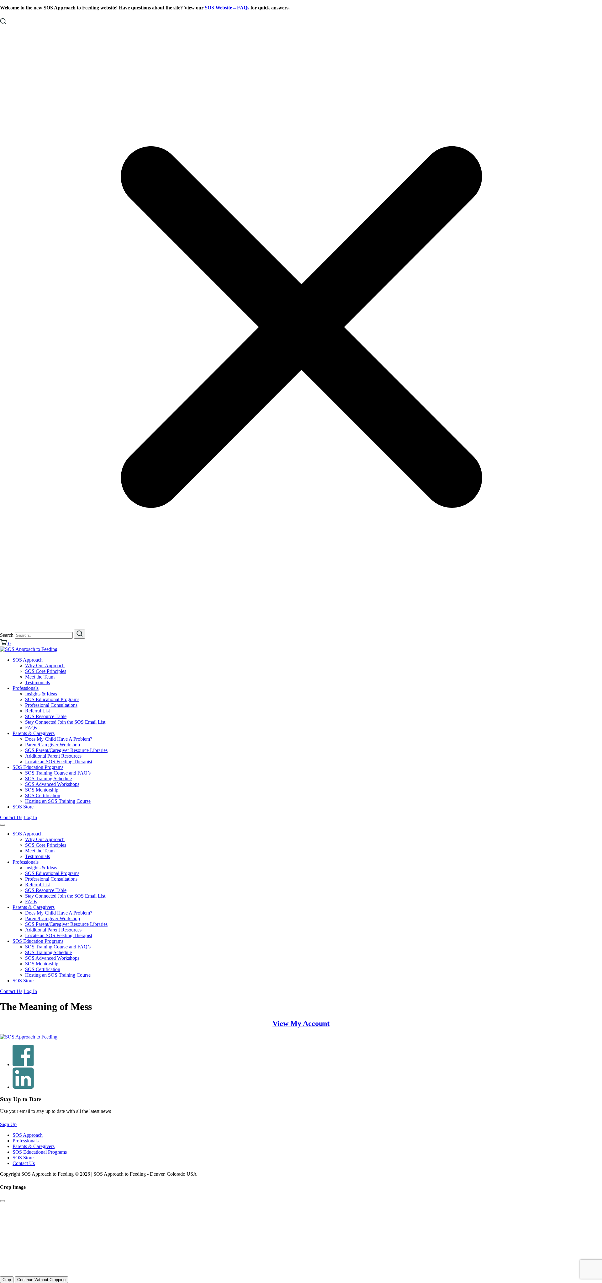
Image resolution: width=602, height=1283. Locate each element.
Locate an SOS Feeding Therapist (58, 761)
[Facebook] (23, 1064)
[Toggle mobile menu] (2, 825)
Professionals (26, 688)
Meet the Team (40, 676)
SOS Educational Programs (52, 699)
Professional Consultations (51, 705)
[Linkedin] (23, 1087)
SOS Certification (42, 795)
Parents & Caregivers (34, 733)
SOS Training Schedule (48, 778)
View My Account (301, 1023)
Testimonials (37, 682)
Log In (30, 817)
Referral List (37, 710)
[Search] (79, 634)
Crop (7, 1279)
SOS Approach (28, 660)
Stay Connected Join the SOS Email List (65, 722)
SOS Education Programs (38, 767)
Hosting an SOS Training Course (58, 801)
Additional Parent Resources (53, 756)
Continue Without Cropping (41, 1279)
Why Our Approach (45, 665)
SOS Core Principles (45, 671)
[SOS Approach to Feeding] (28, 649)
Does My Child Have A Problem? (58, 739)
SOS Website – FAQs (227, 7)
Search (6, 635)
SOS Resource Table (45, 716)
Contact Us (11, 817)
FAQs (31, 727)
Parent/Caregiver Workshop (52, 744)
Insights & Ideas (41, 693)
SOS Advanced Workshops (52, 784)
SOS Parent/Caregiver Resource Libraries (66, 750)
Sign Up (8, 1124)
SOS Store (23, 806)
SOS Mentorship (41, 789)
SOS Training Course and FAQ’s (58, 773)
